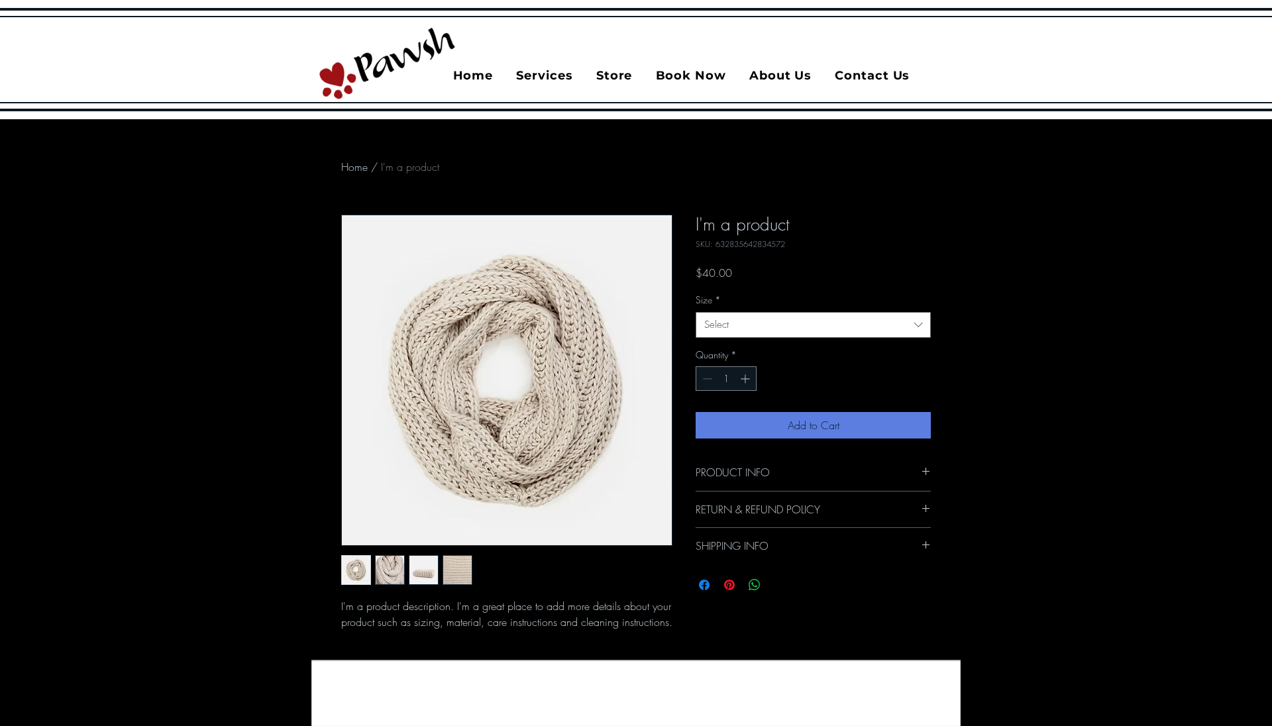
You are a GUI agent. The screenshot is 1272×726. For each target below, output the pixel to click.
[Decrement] (706, 378)
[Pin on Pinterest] (729, 585)
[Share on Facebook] (704, 585)
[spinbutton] (726, 378)
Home (354, 167)
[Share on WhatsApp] (755, 585)
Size (708, 299)
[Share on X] (780, 585)
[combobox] (813, 325)
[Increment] (746, 378)
